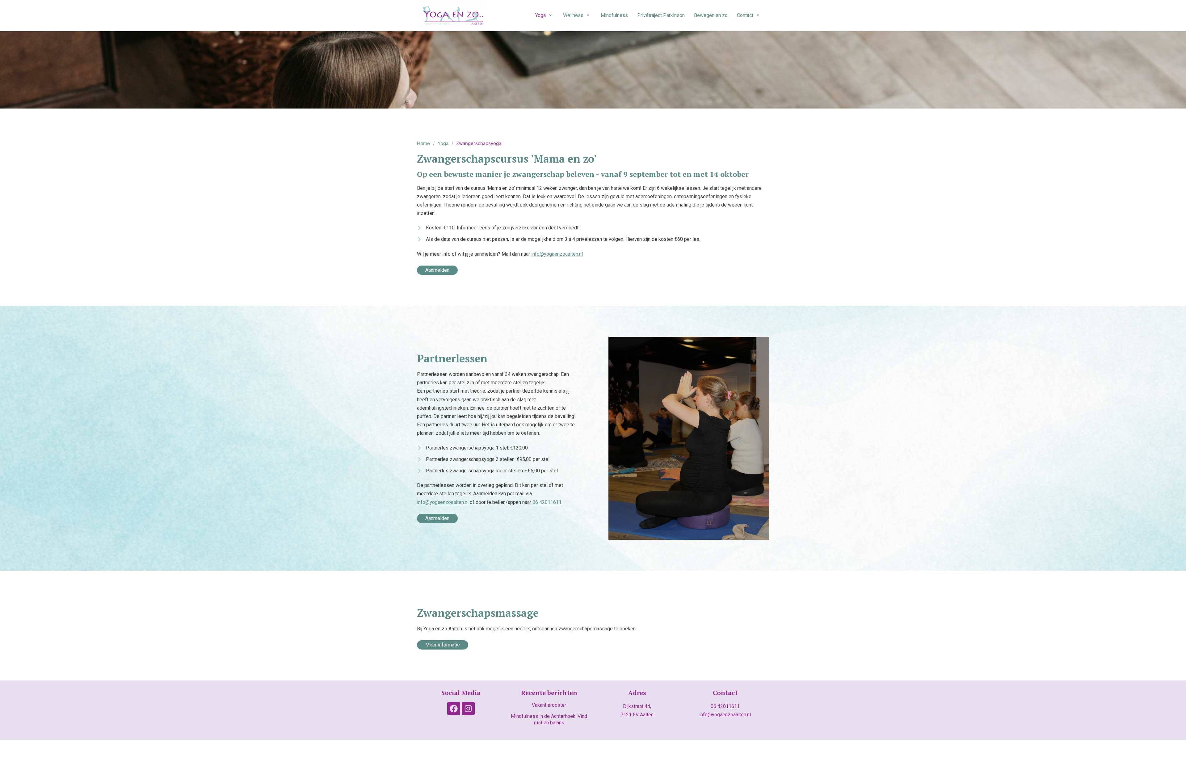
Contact (745, 15)
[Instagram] (468, 708)
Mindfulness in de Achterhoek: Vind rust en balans (549, 719)
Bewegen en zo (711, 15)
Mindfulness (614, 15)
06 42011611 (725, 706)
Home (423, 143)
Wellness (573, 15)
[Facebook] (453, 708)
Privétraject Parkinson (661, 15)
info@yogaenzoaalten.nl (557, 254)
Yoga (540, 15)
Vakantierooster (549, 705)
